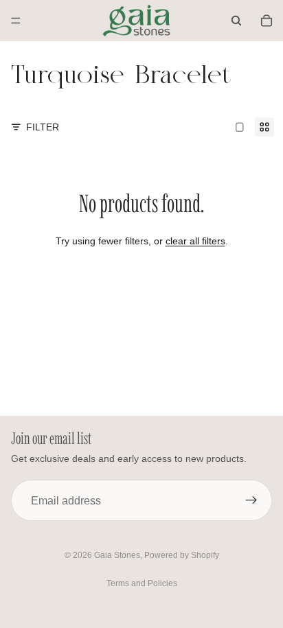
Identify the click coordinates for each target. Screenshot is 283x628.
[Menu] (16, 20)
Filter (42, 126)
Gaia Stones (117, 555)
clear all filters (195, 240)
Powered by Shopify (181, 555)
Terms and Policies (141, 583)
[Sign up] (251, 500)
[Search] (236, 20)
